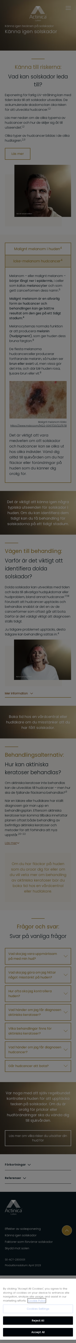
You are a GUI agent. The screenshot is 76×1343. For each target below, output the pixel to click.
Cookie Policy (37, 1301)
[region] (38, 1309)
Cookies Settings (38, 1309)
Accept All (38, 1332)
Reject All (38, 1320)
